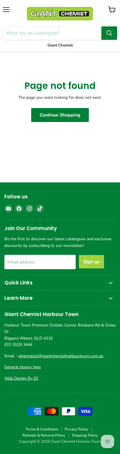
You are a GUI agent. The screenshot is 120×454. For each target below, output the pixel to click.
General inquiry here (22, 367)
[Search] (109, 33)
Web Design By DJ (21, 378)
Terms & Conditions (41, 429)
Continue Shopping (60, 115)
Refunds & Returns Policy (43, 435)
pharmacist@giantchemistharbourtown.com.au (60, 356)
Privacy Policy (76, 429)
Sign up (91, 262)
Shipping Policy (85, 435)
